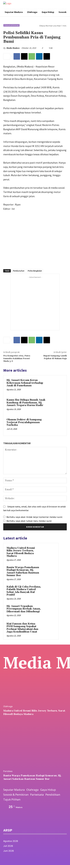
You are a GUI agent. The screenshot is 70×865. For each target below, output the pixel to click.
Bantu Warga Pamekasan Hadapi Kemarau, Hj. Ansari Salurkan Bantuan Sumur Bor (23, 571)
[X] (24, 56)
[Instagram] (12, 822)
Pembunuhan (18, 270)
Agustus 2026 (10, 841)
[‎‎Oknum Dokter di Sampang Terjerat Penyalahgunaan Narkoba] (56, 425)
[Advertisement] (35, 238)
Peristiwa (7, 771)
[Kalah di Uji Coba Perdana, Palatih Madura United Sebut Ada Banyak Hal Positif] (49, 591)
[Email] (46, 56)
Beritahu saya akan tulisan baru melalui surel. (29, 521)
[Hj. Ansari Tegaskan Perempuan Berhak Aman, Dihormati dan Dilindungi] (49, 610)
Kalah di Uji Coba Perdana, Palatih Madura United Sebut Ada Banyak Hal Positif (24, 590)
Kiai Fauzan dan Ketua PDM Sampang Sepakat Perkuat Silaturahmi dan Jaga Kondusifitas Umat (22, 627)
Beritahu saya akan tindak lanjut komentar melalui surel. (35, 517)
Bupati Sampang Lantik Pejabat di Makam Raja (55, 357)
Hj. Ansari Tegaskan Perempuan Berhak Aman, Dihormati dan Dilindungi (24, 609)
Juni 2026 (8, 850)
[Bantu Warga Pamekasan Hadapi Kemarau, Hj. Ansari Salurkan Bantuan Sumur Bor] (49, 572)
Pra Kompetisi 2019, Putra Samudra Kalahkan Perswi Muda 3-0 (16, 358)
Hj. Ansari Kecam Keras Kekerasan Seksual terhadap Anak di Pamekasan (25, 383)
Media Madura (12, 48)
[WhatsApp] (31, 56)
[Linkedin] (39, 56)
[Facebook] (17, 56)
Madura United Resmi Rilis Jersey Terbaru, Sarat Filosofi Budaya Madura (21, 552)
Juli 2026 (8, 845)
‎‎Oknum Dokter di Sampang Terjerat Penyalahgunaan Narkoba (24, 422)
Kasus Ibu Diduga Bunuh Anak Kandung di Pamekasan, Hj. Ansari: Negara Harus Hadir (26, 402)
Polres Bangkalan (35, 270)
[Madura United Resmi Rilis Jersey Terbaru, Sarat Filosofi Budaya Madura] (49, 552)
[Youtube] (27, 822)
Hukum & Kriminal (11, 25)
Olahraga (8, 706)
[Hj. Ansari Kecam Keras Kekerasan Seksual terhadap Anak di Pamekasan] (56, 385)
